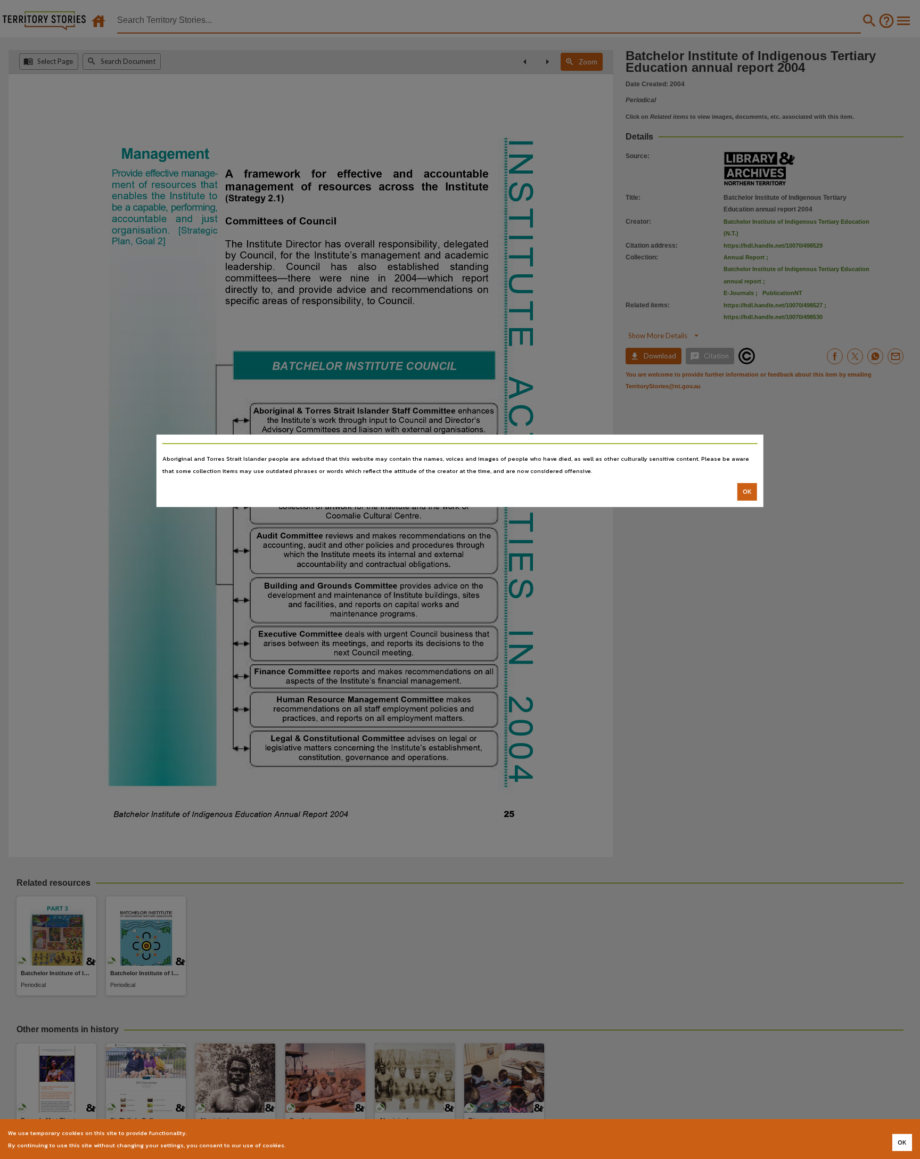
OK (747, 491)
